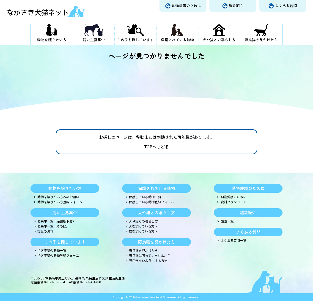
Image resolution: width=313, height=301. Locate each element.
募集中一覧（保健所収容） (56, 221)
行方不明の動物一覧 (51, 250)
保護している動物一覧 (145, 197)
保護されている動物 (177, 39)
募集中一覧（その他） (53, 226)
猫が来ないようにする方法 (148, 261)
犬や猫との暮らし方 (219, 39)
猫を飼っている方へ (143, 231)
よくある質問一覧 (233, 240)
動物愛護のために (186, 5)
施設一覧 (227, 221)
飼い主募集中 (94, 39)
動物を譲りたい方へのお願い (58, 197)
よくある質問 (286, 5)
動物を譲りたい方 (51, 39)
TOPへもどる (156, 146)
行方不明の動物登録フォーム (58, 256)
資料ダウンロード (233, 202)
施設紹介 (236, 5)
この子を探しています (135, 39)
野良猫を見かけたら (261, 39)
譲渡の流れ (45, 231)
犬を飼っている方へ (143, 226)
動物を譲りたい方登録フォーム (59, 202)
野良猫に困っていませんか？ (149, 256)
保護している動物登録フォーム (151, 202)
